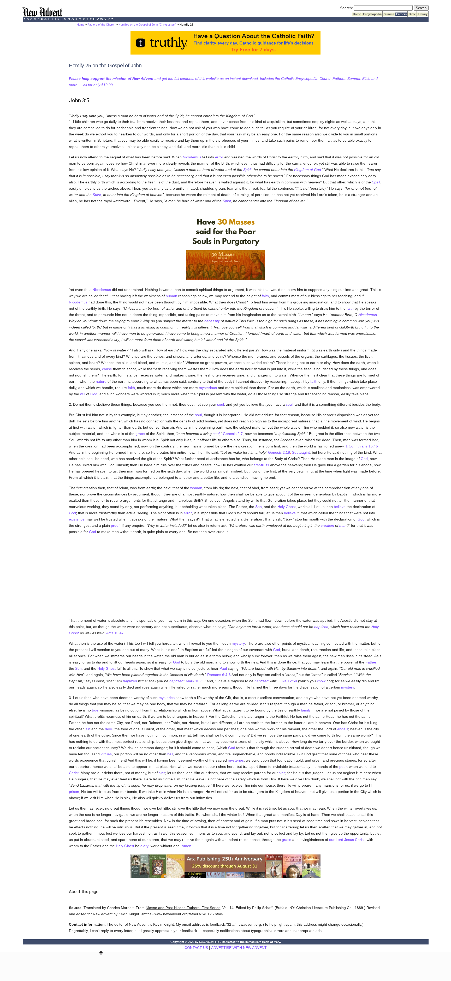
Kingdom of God (307, 170)
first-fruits (261, 465)
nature (101, 381)
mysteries (167, 698)
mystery (238, 643)
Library (422, 14)
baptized (321, 627)
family (306, 710)
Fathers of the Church (101, 24)
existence (77, 519)
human (171, 296)
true (95, 710)
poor (343, 766)
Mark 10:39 (195, 681)
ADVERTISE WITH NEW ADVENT (239, 948)
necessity (212, 321)
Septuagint (301, 452)
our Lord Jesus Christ (347, 840)
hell (170, 754)
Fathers (401, 14)
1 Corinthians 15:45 (362, 446)
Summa (389, 14)
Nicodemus (192, 157)
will (82, 394)
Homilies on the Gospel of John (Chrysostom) (147, 24)
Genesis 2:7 (233, 434)
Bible (412, 14)
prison (74, 791)
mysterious (208, 388)
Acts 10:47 (115, 633)
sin (88, 729)
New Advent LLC (209, 941)
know (321, 681)
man (343, 525)
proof (115, 525)
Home (357, 14)
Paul (223, 668)
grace (140, 434)
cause (107, 369)
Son (258, 507)
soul (220, 404)
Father (370, 662)
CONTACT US (196, 948)
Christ (74, 773)
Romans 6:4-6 (219, 675)
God (93, 394)
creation (327, 525)
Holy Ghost (286, 507)
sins (162, 773)
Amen (186, 846)
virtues (106, 754)
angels (342, 729)
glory (144, 846)
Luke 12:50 (287, 681)
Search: (346, 8)
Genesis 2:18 (279, 452)
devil (108, 729)
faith (265, 296)
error (219, 157)
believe (340, 507)
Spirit (247, 170)
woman (196, 488)
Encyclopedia (372, 14)
